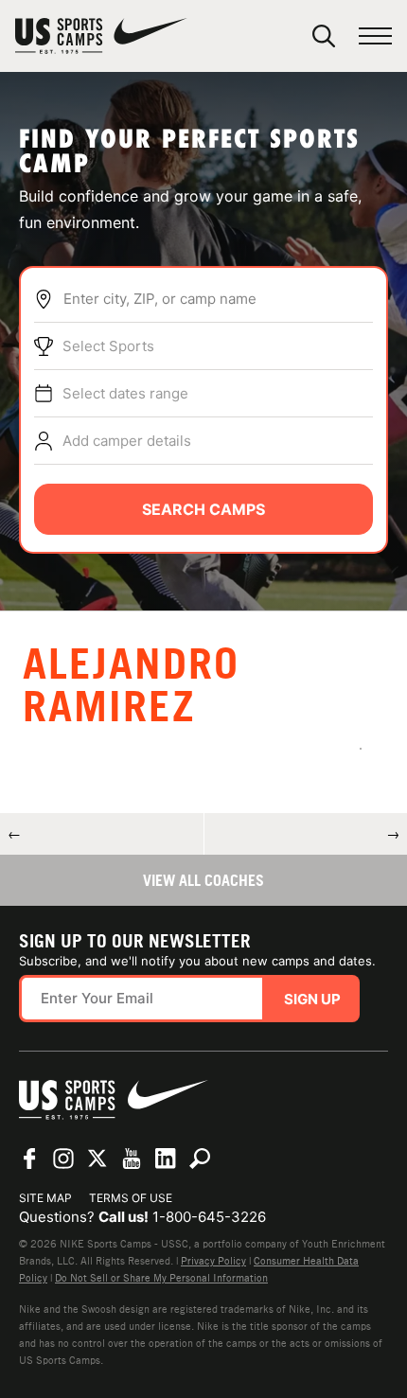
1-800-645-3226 (209, 1217)
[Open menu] (375, 36)
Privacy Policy (213, 1260)
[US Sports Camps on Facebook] (29, 1158)
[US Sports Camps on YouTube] (131, 1158)
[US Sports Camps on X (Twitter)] (97, 1158)
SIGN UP (312, 999)
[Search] (323, 36)
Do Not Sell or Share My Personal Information (161, 1277)
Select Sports (108, 346)
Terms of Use (130, 1198)
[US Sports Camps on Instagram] (63, 1158)
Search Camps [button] (203, 509)
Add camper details (126, 441)
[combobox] (217, 299)
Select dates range (125, 393)
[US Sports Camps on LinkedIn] (165, 1158)
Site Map (45, 1198)
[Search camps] (199, 1158)
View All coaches (203, 880)
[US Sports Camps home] (101, 36)
